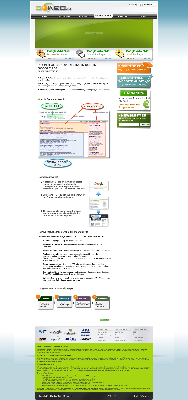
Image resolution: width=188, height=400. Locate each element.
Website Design (102, 329)
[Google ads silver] (94, 60)
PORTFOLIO (123, 16)
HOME (44, 16)
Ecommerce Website (139, 329)
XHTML (108, 396)
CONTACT (143, 16)
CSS (114, 396)
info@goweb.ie (144, 396)
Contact (135, 335)
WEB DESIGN (64, 16)
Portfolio (117, 335)
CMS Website (137, 340)
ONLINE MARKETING (103, 16)
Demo (117, 337)
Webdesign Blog (135, 5)
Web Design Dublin (121, 329)
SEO (134, 332)
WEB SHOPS (84, 16)
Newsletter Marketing (104, 335)
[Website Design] (54, 12)
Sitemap (100, 337)
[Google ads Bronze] (54, 60)
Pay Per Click (119, 332)
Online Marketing (103, 332)
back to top (104, 320)
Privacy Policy (102, 340)
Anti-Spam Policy (120, 340)
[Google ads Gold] (133, 60)
